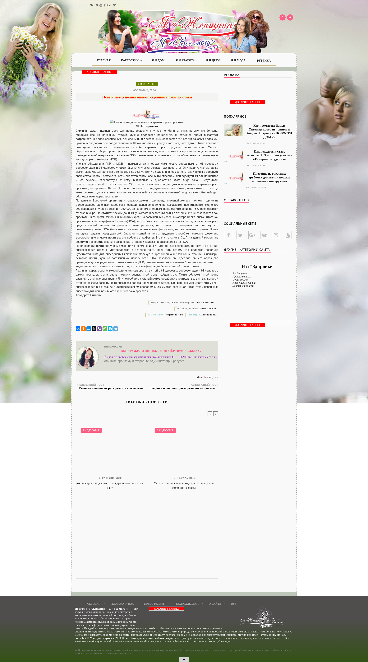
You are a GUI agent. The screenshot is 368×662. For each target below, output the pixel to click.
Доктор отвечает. (243, 285)
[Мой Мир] (88, 328)
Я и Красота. (186, 60)
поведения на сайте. (173, 315)
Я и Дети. (213, 60)
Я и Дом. (158, 60)
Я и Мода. (238, 60)
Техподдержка (187, 603)
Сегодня (93, 603)
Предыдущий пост (110, 386)
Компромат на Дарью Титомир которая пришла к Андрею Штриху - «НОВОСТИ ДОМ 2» (269, 131)
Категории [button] (130, 60)
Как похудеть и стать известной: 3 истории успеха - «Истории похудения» (269, 155)
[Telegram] (115, 328)
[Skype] (110, 328)
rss (233, 603)
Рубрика (264, 60)
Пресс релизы (154, 603)
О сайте (215, 603)
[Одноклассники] (83, 328)
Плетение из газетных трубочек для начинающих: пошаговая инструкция (269, 177)
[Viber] (99, 328)
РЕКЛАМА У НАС (122, 603)
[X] (94, 328)
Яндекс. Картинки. (208, 308)
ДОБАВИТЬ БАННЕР (99, 72)
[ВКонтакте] (78, 328)
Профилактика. (241, 276)
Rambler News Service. (207, 302)
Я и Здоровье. (147, 84)
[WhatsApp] (105, 328)
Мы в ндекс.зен (207, 377)
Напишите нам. (209, 315)
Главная (104, 60)
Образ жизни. (240, 279)
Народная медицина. (244, 282)
